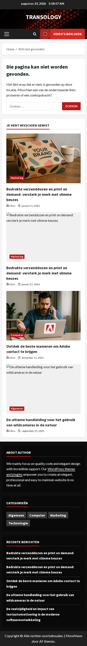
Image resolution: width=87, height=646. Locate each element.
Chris (12, 205)
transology (43, 17)
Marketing (17, 177)
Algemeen (17, 408)
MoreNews (74, 636)
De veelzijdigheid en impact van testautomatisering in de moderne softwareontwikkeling (33, 614)
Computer (17, 335)
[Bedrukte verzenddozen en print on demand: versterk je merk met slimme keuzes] (43, 158)
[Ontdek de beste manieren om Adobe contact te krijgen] (43, 316)
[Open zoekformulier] (34, 34)
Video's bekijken (67, 34)
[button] (6, 34)
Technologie (18, 523)
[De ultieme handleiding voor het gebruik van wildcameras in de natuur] (43, 389)
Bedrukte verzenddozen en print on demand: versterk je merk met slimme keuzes (39, 194)
